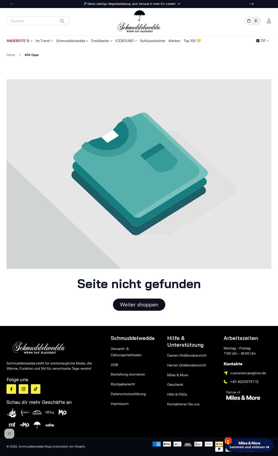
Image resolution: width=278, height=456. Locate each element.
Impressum (120, 404)
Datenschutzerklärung (128, 394)
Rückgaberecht (123, 384)
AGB (114, 365)
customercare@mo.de (248, 373)
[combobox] (38, 21)
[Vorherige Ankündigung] (12, 4)
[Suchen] (62, 21)
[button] (253, 21)
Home (11, 55)
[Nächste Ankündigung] (251, 4)
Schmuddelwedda (70, 41)
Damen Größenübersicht (187, 355)
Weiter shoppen (139, 304)
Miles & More (177, 375)
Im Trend (43, 41)
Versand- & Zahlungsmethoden (126, 352)
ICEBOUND (125, 41)
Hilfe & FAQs (177, 394)
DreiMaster (100, 41)
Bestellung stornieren (128, 374)
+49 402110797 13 (244, 382)
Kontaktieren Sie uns (183, 404)
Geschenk (175, 385)
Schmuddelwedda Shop (35, 446)
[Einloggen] (268, 20)
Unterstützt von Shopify (68, 446)
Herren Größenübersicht (186, 365)
